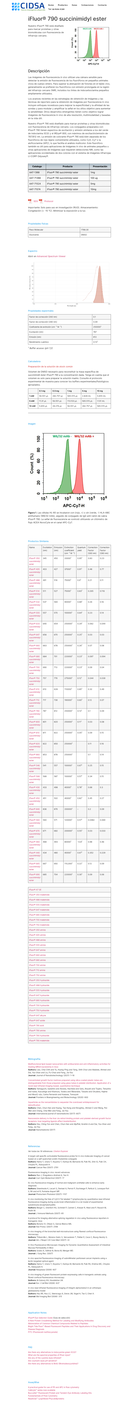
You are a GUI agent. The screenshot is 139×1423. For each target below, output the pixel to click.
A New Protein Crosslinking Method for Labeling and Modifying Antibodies (61, 1320)
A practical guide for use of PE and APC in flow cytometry (53, 1387)
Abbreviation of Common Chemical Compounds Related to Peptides (58, 1323)
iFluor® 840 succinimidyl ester (34, 812)
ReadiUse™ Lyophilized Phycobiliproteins (46, 1398)
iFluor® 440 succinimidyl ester (34, 856)
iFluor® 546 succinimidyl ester (34, 768)
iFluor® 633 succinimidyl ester (34, 626)
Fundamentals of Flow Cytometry (42, 1396)
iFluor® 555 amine (37, 945)
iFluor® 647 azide (37, 1020)
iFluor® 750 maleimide (39, 925)
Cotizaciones (87, 5)
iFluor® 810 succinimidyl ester (34, 735)
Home (51, 5)
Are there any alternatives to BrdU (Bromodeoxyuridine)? (53, 1363)
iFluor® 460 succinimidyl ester (34, 845)
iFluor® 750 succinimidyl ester (34, 681)
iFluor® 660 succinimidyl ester (34, 648)
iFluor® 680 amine (37, 960)
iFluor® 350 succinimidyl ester (34, 561)
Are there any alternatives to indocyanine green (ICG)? (52, 1352)
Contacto (102, 5)
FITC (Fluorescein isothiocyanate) (43, 1332)
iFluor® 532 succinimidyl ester (34, 605)
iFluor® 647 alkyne (37, 1015)
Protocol (48, 201)
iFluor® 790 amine (37, 1030)
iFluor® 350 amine (37, 930)
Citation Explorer (60, 1151)
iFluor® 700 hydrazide (39, 1005)
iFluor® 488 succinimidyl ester (34, 583)
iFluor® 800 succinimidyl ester (34, 725)
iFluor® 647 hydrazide (39, 995)
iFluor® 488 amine (37, 940)
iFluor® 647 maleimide (39, 910)
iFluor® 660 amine (37, 955)
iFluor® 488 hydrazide (39, 985)
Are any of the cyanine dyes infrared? (44, 1358)
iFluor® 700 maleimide (39, 920)
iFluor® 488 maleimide (39, 900)
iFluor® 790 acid (36, 1025)
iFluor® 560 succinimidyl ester (34, 823)
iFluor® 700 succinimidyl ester (34, 670)
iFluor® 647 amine (37, 950)
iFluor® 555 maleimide (39, 905)
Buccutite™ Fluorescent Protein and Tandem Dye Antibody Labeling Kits (60, 1393)
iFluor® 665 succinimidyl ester (34, 866)
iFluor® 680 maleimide (39, 915)
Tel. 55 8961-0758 (56, 9)
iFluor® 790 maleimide (39, 1040)
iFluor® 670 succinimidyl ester (34, 834)
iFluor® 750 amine (37, 975)
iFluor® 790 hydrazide (39, 1035)
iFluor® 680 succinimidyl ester (34, 659)
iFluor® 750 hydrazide (39, 1010)
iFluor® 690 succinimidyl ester (34, 877)
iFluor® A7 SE (35, 889)
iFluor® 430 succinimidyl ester (34, 790)
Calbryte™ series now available (41, 1390)
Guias (74, 5)
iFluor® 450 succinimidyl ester (34, 801)
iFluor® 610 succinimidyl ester (34, 692)
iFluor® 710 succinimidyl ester (34, 703)
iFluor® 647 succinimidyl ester (34, 637)
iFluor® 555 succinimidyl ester (34, 616)
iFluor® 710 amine (37, 970)
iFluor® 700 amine (37, 965)
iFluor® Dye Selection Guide (40, 1318)
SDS (36, 201)
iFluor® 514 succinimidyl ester (34, 594)
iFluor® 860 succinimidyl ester (34, 757)
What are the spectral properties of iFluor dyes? (49, 1355)
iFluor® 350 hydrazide (39, 980)
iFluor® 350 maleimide (39, 895)
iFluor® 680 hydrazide (39, 1000)
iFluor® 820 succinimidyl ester (34, 746)
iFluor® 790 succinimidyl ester (34, 714)
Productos (63, 5)
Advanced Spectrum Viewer (51, 256)
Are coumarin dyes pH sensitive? (42, 1361)
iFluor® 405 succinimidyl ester (34, 572)
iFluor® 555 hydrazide (39, 990)
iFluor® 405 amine (37, 935)
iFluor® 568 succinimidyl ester (34, 779)
